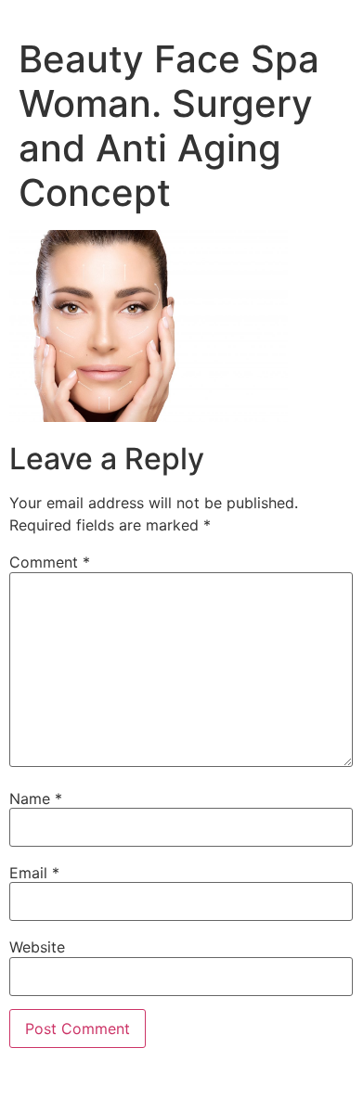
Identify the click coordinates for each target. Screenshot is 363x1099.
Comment (49, 562)
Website (37, 946)
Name (35, 798)
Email (34, 872)
